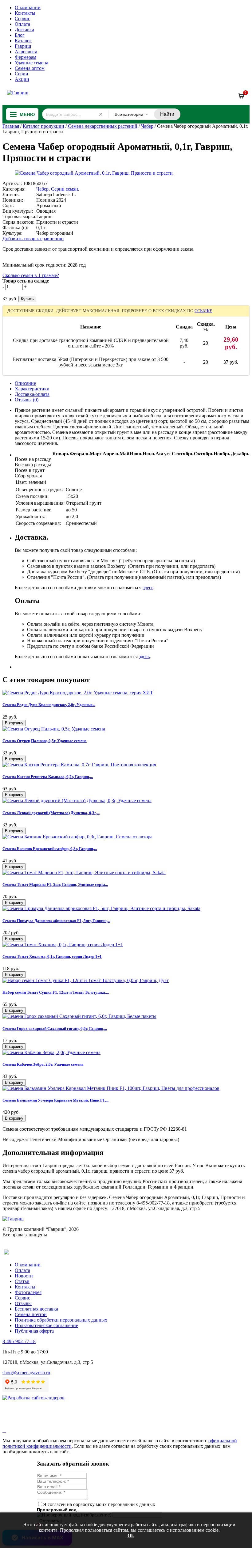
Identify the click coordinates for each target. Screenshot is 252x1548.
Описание (25, 383)
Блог (20, 35)
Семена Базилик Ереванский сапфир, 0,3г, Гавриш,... (49, 848)
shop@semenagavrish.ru (26, 1372)
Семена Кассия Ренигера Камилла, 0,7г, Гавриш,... (47, 776)
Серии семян (64, 189)
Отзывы (23, 1303)
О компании (28, 7)
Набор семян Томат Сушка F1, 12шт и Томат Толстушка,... (55, 992)
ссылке (203, 311)
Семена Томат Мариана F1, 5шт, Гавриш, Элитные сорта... (55, 884)
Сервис (22, 18)
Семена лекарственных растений (102, 126)
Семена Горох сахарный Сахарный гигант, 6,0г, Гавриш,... (54, 1028)
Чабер (147, 126)
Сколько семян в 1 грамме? (30, 275)
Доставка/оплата (32, 394)
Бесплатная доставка (36, 1308)
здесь (148, 587)
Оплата (22, 24)
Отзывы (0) (26, 399)
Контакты (25, 13)
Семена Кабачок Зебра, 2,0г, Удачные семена (43, 1064)
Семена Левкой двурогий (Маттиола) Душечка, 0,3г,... (51, 812)
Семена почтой (31, 1314)
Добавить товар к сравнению (33, 238)
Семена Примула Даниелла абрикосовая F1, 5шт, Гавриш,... (56, 920)
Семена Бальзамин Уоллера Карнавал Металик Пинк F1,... (55, 1100)
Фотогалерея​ (28, 1292)
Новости (24, 1275)
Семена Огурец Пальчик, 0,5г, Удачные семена (44, 740)
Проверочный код (57, 1509)
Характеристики (32, 388)
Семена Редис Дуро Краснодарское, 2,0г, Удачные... (48, 704)
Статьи (22, 1281)
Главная (10, 126)
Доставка (24, 29)
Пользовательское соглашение (46, 1325)
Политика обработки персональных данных (61, 1319)
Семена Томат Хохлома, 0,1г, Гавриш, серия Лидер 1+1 (52, 956)
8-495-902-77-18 (19, 1341)
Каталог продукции (43, 126)
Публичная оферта (34, 1331)
